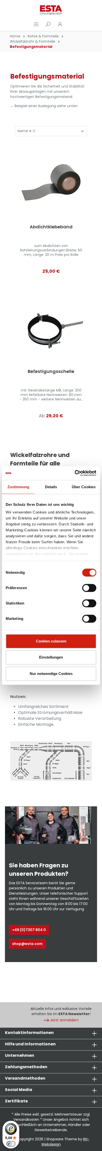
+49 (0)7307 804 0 (29, 929)
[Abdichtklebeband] (51, 182)
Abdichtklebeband (51, 227)
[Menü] (36, 24)
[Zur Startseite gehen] (51, 10)
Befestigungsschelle (51, 371)
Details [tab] (51, 487)
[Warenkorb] (69, 24)
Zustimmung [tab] (18, 487)
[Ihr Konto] (60, 24)
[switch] (89, 588)
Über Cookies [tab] (84, 487)
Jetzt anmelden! (64, 1020)
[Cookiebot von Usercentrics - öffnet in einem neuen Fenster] (74, 473)
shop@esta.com (27, 943)
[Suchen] (48, 24)
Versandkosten (26, 1119)
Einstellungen (51, 657)
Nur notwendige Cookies (51, 673)
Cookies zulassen (51, 641)
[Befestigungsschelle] (51, 327)
